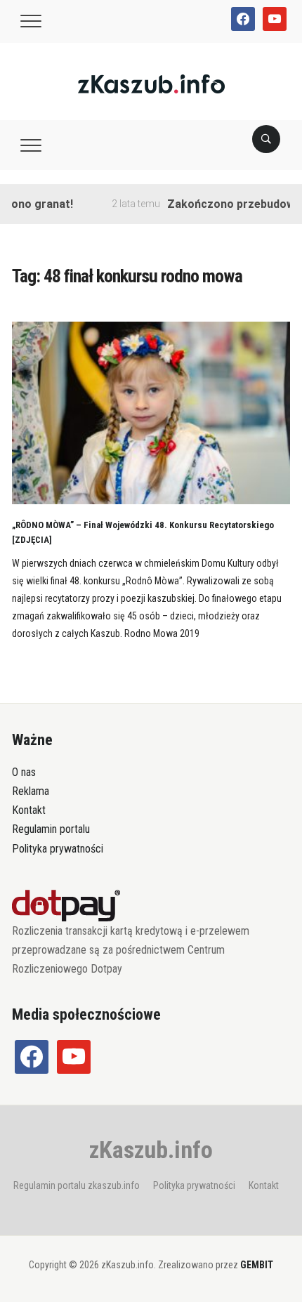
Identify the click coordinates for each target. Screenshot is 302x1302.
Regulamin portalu (51, 829)
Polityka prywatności (57, 848)
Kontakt (29, 810)
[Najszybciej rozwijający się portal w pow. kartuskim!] (151, 83)
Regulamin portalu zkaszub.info (76, 1185)
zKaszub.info (151, 1150)
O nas (24, 772)
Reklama (30, 791)
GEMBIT (256, 1264)
